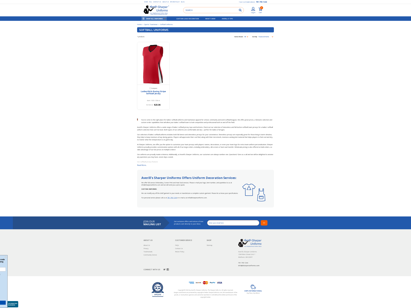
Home (146, 2)
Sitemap (209, 245)
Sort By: (254, 37)
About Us (165, 2)
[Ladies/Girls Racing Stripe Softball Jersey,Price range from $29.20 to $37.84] (153, 63)
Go (264, 223)
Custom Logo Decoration (187, 19)
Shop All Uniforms (154, 19)
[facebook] (168, 269)
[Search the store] (240, 10)
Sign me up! (17, 303)
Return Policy (175, 2)
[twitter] (164, 269)
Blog (183, 2)
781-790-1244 (261, 2)
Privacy (146, 248)
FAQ (150, 2)
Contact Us (157, 2)
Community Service (150, 255)
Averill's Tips (227, 19)
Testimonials (148, 252)
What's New (210, 19)
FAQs (177, 245)
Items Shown (238, 37)
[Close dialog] (32, 257)
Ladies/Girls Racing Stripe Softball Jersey (153, 92)
